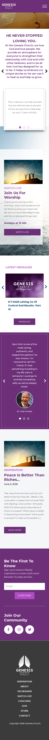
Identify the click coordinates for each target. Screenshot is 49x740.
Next (45, 71)
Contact (24, 715)
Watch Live (22, 232)
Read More (14, 530)
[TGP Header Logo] (9, 6)
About (24, 686)
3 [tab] (28, 127)
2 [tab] (24, 127)
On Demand (24, 691)
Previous (3, 71)
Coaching (24, 701)
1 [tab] (20, 127)
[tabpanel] (24, 72)
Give (24, 706)
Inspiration (24, 681)
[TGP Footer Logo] (24, 665)
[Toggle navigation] (44, 6)
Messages (24, 321)
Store (24, 711)
